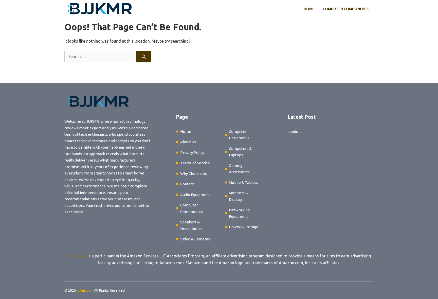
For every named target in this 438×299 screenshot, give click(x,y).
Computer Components (346, 9)
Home (309, 9)
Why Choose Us (193, 173)
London (294, 131)
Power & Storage (243, 227)
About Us (188, 142)
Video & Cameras (195, 239)
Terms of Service (195, 163)
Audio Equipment (195, 194)
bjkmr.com (76, 256)
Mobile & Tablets (243, 182)
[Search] (143, 56)
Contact (187, 184)
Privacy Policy (192, 152)
